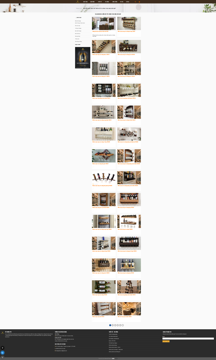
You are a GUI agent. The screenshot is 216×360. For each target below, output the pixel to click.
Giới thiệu (85, 1)
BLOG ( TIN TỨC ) (112, 340)
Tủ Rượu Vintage (78, 28)
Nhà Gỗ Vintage (78, 20)
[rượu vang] (82, 57)
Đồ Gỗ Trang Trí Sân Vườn (80, 23)
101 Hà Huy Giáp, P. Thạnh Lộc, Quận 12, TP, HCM (65, 346)
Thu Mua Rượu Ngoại (113, 343)
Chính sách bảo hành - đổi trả (114, 347)
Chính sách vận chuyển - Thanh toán (116, 349)
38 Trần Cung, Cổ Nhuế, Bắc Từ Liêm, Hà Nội (64, 335)
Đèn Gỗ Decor (77, 33)
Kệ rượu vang (77, 25)
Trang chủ (79, 8)
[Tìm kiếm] (135, 2)
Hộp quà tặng (77, 36)
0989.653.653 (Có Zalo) (60, 348)
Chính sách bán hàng (113, 345)
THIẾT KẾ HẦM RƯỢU (113, 334)
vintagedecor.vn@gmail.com (61, 350)
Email (163, 336)
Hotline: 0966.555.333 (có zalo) (61, 341)
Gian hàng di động (78, 41)
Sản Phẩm (92, 1)
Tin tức (121, 1)
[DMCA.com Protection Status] (115, 358)
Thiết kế (100, 1)
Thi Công (107, 1)
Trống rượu (77, 38)
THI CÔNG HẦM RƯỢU (113, 336)
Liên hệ (127, 1)
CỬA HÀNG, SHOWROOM (114, 338)
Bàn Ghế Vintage (78, 30)
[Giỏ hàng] (139, 2)
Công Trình (114, 1)
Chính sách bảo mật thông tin (114, 351)
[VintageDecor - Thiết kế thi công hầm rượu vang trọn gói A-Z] (79, 1)
